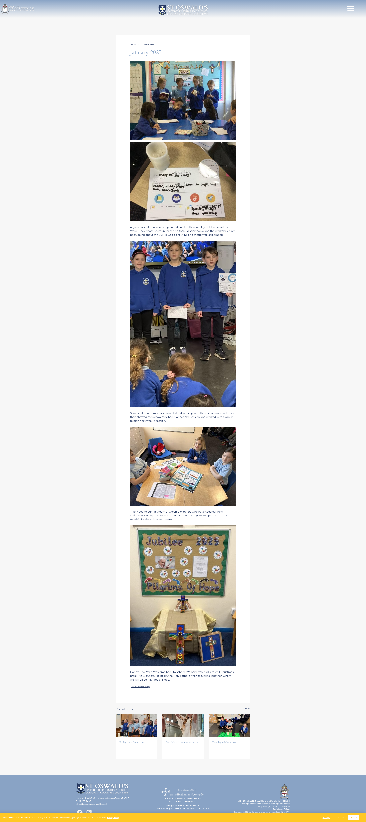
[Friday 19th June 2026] (136, 725)
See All (246, 708)
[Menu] (350, 8)
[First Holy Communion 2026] (183, 725)
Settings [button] (326, 817)
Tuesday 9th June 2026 (224, 742)
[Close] (362, 817)
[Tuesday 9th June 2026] (229, 725)
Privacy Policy (113, 817)
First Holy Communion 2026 (182, 742)
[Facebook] (79, 812)
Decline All (339, 817)
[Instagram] (89, 812)
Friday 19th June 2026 (131, 742)
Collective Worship (140, 686)
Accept (354, 817)
